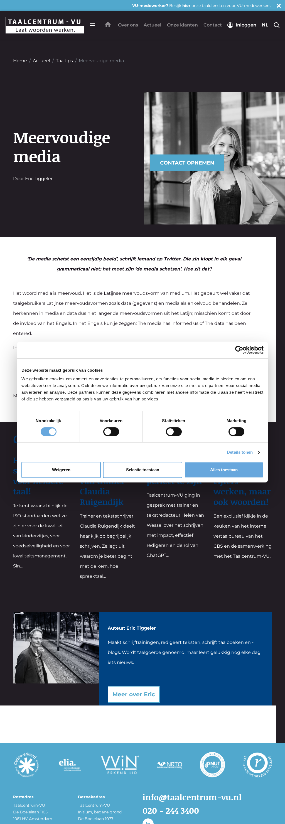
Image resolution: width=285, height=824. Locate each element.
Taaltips (64, 60)
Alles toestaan (224, 469)
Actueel (41, 60)
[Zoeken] (276, 25)
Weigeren (61, 469)
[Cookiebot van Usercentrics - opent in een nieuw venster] (239, 350)
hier (186, 5)
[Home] (107, 24)
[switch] (111, 431)
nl (265, 25)
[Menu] (92, 25)
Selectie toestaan (142, 469)
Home (20, 60)
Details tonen (240, 452)
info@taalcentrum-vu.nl (192, 797)
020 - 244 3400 (170, 810)
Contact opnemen (187, 163)
